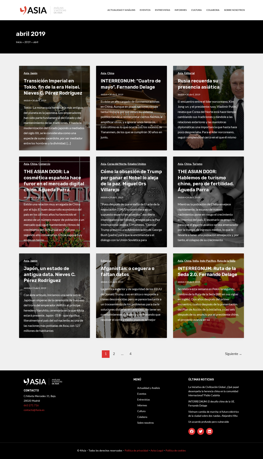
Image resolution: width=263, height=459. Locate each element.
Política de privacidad (136, 450)
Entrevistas (162, 9)
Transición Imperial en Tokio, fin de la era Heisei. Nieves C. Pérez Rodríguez (53, 87)
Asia (26, 73)
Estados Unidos (137, 163)
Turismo (197, 163)
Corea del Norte (116, 163)
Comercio (44, 163)
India (196, 260)
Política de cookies (176, 450)
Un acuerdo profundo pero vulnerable (208, 421)
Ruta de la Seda (226, 260)
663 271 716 (31, 405)
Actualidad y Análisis (121, 9)
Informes (181, 9)
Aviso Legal (157, 450)
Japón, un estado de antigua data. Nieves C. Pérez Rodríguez (49, 274)
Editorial (189, 73)
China (110, 73)
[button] (191, 431)
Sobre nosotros (234, 9)
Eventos (145, 9)
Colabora (212, 9)
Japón (33, 73)
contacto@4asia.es (34, 410)
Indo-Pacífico (208, 260)
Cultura (196, 9)
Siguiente (233, 354)
